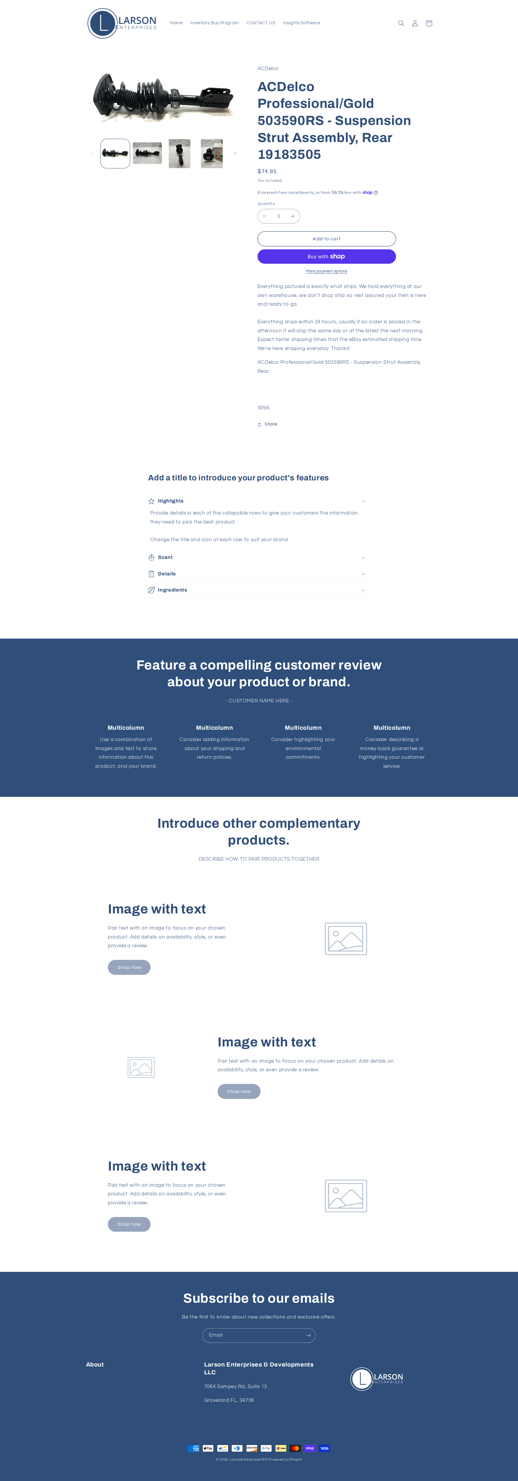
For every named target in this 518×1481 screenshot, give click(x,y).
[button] (401, 23)
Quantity (266, 204)
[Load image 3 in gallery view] (179, 153)
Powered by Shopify (285, 1459)
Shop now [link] (129, 967)
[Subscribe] (308, 1335)
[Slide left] (92, 153)
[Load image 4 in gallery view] (211, 153)
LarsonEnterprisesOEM (249, 1459)
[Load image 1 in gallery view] (115, 153)
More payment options (326, 271)
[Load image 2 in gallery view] (147, 153)
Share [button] (271, 424)
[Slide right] (235, 153)
